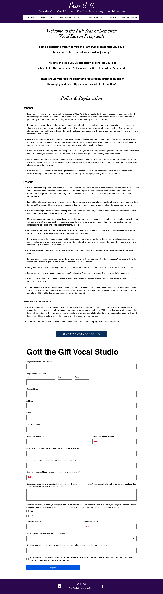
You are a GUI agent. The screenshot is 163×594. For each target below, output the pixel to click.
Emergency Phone (91, 521)
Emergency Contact (35, 521)
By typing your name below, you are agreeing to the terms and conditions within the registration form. (67, 545)
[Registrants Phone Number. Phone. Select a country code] (96, 441)
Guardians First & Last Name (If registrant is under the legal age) (52, 448)
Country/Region (33, 389)
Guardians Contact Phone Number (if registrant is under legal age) (53, 472)
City (28, 413)
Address (30, 401)
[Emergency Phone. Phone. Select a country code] (87, 526)
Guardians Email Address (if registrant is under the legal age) (51, 460)
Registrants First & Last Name (39, 362)
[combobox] (40, 382)
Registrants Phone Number (104, 436)
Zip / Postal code (33, 425)
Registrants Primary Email (37, 436)
